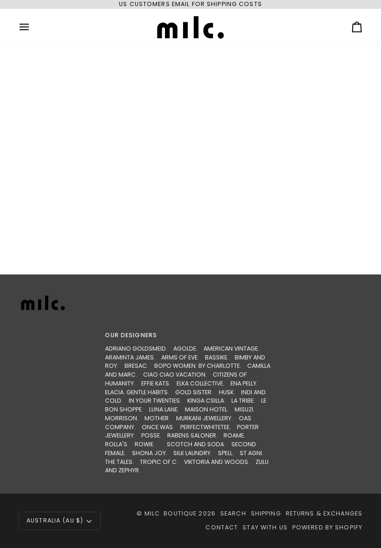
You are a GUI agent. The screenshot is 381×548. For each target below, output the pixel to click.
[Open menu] (32, 27)
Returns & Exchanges (324, 513)
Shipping (266, 513)
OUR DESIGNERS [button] (131, 335)
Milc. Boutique (171, 513)
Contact (221, 527)
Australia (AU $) (54, 520)
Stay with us (265, 527)
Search (233, 513)
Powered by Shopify (327, 527)
